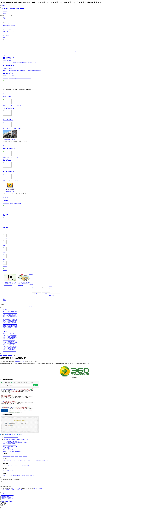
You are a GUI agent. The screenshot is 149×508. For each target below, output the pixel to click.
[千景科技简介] (6, 22)
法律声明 (17, 489)
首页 (1, 355)
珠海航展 (8, 157)
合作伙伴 (12, 31)
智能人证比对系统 (34, 460)
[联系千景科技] (6, 35)
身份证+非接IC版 (32, 62)
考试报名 (8, 168)
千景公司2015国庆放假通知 (8, 449)
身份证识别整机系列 (17, 460)
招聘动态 (31, 284)
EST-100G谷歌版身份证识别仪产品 (10, 319)
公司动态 (5, 331)
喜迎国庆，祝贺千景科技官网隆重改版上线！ (12, 451)
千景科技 (75, 51)
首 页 (4, 17)
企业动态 (5, 238)
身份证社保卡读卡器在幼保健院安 (10, 316)
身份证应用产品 (8, 73)
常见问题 (15, 203)
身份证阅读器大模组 (7, 70)
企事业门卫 (9, 128)
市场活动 (5, 259)
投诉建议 (5, 300)
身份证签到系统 (28, 78)
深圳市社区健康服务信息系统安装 (10, 320)
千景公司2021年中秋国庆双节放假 (10, 342)
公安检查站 (19, 128)
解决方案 (5, 93)
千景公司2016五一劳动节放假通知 (11, 437)
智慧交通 (19, 105)
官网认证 (17, 361)
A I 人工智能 (7, 96)
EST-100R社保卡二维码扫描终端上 (10, 324)
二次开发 (12, 499)
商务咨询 (5, 298)
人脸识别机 (10, 105)
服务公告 (19, 203)
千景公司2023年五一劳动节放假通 (10, 337)
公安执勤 (5, 128)
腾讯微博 (15, 434)
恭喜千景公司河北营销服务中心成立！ (11, 446)
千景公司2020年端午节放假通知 (9, 347)
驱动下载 (11, 203)
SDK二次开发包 (6, 203)
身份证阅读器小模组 (15, 70)
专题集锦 (5, 270)
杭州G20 (16, 157)
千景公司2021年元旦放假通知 (9, 344)
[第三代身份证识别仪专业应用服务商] (12, 8)
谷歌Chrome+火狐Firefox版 (8, 62)
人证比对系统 (5, 78)
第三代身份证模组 (8, 65)
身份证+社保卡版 (25, 62)
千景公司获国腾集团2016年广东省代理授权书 (12, 441)
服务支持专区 (5, 197)
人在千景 (12, 470)
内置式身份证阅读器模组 (8, 460)
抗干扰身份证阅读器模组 (35, 70)
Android (8, 117)
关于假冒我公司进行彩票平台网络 (10, 341)
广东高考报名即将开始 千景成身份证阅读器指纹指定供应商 (15, 442)
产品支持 (5, 200)
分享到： (2, 434)
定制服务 (16, 465)
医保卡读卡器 (27, 475)
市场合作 (5, 299)
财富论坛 (12, 157)
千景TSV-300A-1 (6, 447)
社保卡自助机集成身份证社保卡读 (10, 327)
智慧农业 (16, 168)
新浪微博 (10, 434)
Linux (15, 117)
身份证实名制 (7, 160)
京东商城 (36, 306)
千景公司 (21, 361)
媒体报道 (5, 252)
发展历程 (5, 37)
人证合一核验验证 (8, 172)
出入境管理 (14, 128)
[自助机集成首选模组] (7, 68)
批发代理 (12, 496)
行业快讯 (5, 245)
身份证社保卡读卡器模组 (25, 70)
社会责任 (8, 25)
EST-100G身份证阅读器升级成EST (10, 317)
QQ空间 (7, 434)
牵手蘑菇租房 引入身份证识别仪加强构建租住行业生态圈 (16, 439)
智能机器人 (5, 105)
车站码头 (12, 180)
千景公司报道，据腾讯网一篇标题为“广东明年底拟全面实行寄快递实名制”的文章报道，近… (23, 284)
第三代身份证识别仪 (30, 306)
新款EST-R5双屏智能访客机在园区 (10, 311)
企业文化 (45, 293)
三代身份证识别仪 (20, 475)
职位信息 (5, 470)
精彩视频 (5, 266)
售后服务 (8, 465)
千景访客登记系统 (42, 460)
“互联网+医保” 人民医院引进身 (9, 315)
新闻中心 (5, 231)
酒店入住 (5, 180)
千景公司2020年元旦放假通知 (9, 349)
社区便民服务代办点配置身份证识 (10, 321)
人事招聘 (8, 180)
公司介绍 (35, 293)
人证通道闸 (15, 105)
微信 (21, 434)
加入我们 (31, 274)
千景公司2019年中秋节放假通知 (9, 351)
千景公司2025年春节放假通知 (9, 333)
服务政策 (5, 215)
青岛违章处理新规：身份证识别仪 (10, 328)
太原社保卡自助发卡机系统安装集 (10, 322)
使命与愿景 (13, 25)
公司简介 (5, 25)
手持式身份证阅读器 (13, 78)
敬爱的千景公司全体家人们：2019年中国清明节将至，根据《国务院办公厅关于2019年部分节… (10, 284)
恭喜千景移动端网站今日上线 (9, 443)
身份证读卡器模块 (4, 306)
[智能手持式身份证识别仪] (8, 75)
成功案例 (5, 145)
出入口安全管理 (8, 120)
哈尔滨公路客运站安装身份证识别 (10, 325)
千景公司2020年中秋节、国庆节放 (10, 346)
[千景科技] (2, 5)
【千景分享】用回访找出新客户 (9, 445)
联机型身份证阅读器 (26, 460)
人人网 (19, 434)
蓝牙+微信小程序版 (18, 62)
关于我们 (5, 11)
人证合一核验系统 (12, 306)
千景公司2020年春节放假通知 (9, 348)
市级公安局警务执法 (9, 148)
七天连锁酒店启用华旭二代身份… (9, 191)
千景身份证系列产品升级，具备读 (10, 326)
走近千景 (16, 470)
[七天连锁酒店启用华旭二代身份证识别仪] (10, 190)
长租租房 (12, 168)
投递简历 (20, 470)
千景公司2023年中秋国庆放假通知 (10, 335)
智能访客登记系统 (21, 78)
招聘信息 (31, 280)
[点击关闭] (0, 491)
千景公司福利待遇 (6, 448)
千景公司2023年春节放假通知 (9, 338)
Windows (12, 117)
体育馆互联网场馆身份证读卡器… (9, 139)
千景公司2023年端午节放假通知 (9, 336)
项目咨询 (12, 498)
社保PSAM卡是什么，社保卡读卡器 (10, 313)
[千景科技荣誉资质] (7, 29)
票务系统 (5, 168)
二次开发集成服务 (8, 108)
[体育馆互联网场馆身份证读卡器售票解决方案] (10, 138)
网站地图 (22, 489)
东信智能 (18, 306)
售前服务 (5, 465)
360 (23, 361)
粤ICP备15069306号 (38, 488)
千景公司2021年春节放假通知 (9, 343)
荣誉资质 (8, 31)
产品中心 (5, 55)
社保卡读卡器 (22, 306)
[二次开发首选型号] (7, 60)
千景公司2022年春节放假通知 (9, 340)
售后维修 (5, 227)
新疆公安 (5, 157)
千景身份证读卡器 (8, 58)
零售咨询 (12, 495)
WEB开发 (5, 117)
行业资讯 (5, 309)
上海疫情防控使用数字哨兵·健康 (9, 314)
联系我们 (5, 13)
